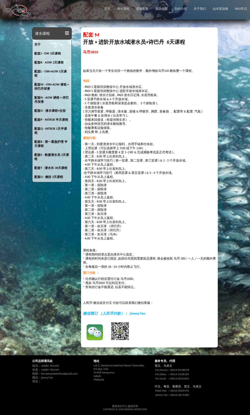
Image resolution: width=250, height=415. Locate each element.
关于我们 (200, 9)
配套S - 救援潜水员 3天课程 (51, 157)
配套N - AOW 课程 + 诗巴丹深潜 (51, 100)
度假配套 (142, 9)
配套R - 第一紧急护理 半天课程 (51, 144)
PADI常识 (241, 9)
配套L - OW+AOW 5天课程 (50, 73)
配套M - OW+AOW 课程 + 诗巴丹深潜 (51, 86)
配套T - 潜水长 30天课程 (50, 168)
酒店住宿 (161, 9)
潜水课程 (123, 9)
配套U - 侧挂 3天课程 (48, 177)
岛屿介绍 (180, 9)
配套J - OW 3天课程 (47, 53)
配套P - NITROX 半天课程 (51, 119)
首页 (107, 9)
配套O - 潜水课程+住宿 (50, 110)
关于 (37, 44)
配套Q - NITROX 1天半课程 (50, 131)
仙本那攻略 (220, 9)
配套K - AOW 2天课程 (49, 62)
